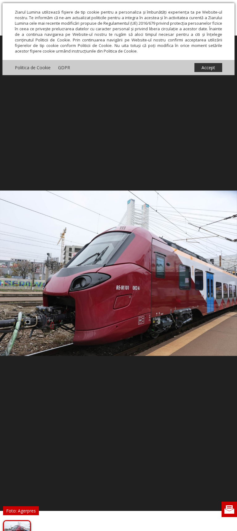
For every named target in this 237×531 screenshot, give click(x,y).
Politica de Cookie (33, 67)
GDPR (64, 67)
